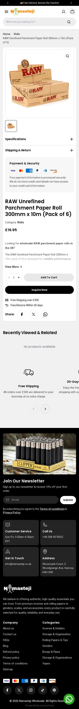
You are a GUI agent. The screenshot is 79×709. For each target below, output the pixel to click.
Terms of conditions (52, 508)
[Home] (17, 589)
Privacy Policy (11, 512)
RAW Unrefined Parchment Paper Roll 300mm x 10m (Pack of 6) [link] (38, 40)
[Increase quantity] (18, 277)
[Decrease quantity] (9, 277)
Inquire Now (39, 290)
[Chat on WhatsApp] (69, 699)
